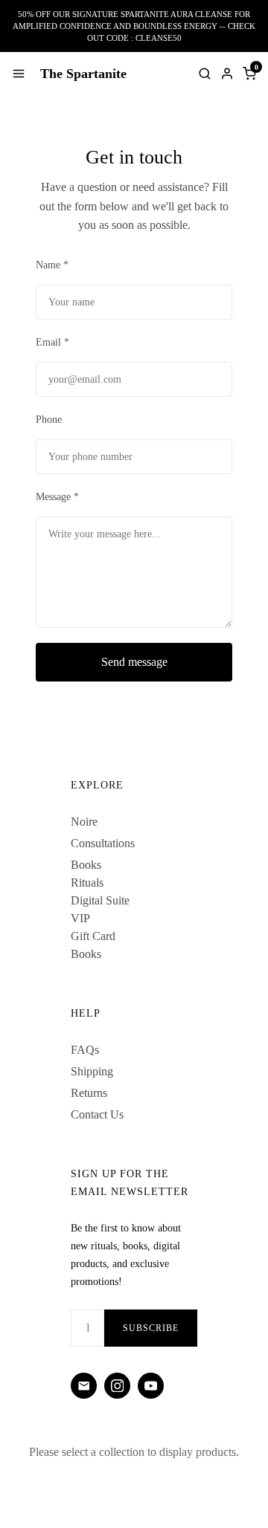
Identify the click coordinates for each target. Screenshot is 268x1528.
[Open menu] (18, 73)
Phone (49, 419)
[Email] (84, 1386)
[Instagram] (117, 1386)
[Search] (204, 73)
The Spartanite (83, 73)
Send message (134, 661)
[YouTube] (151, 1386)
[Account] (227, 73)
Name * (52, 265)
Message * (57, 496)
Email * (52, 342)
